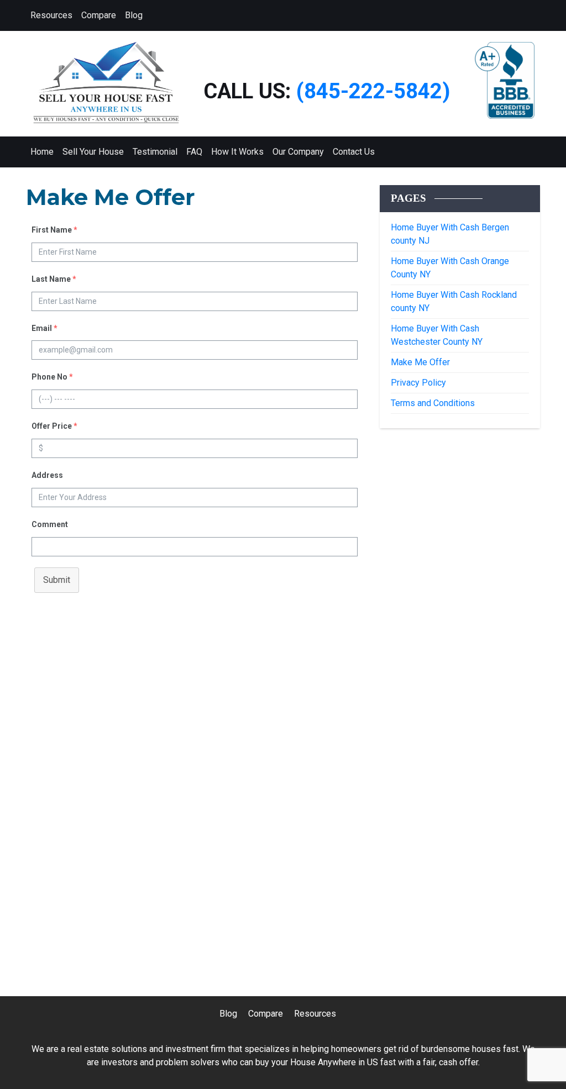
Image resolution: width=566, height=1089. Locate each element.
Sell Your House (93, 151)
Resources (51, 15)
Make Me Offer (420, 362)
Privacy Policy (418, 382)
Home (42, 151)
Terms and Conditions (433, 403)
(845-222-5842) (373, 90)
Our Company (298, 151)
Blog (134, 15)
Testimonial (155, 151)
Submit (56, 580)
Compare (98, 15)
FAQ (194, 151)
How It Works (237, 151)
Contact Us (354, 151)
